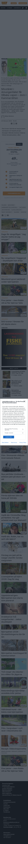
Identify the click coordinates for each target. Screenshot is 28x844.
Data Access (14, 442)
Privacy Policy (22, 442)
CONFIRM (9, 437)
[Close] (24, 401)
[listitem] (14, 429)
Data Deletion (5, 442)
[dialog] (14, 422)
